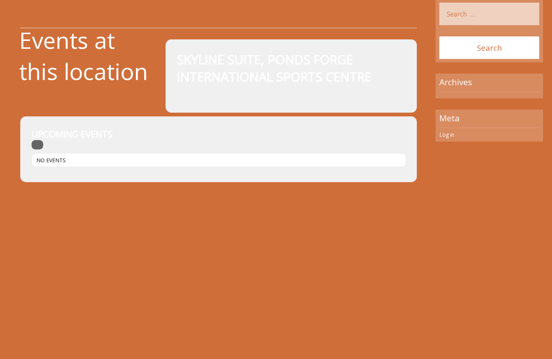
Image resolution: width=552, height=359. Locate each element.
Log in (446, 134)
